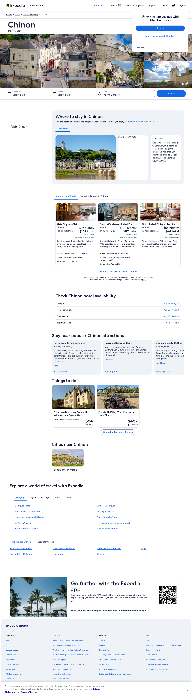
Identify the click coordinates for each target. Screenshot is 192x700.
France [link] (17, 14)
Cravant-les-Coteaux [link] (21, 554)
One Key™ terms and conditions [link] (112, 655)
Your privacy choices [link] (107, 669)
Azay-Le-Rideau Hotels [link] (107, 528)
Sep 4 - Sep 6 (172, 322)
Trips (164, 5)
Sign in (182, 5)
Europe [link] (9, 14)
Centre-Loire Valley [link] (30, 14)
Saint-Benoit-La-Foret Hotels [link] (28, 511)
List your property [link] (13, 650)
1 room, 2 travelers (113, 94)
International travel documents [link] (158, 664)
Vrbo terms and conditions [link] (110, 659)
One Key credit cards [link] (61, 679)
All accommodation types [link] (62, 669)
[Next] (112, 157)
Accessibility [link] (104, 664)
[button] (96, 486)
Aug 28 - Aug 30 (171, 316)
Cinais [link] (100, 554)
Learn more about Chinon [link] (142, 121)
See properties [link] (61, 371)
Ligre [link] (143, 548)
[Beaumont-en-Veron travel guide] (68, 461)
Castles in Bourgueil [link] (106, 505)
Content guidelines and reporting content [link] (116, 674)
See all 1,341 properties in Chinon (118, 271)
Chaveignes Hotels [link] (105, 511)
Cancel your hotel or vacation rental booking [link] (163, 645)
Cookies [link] (102, 645)
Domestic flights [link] (59, 659)
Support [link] (149, 640)
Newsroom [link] (10, 659)
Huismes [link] (58, 554)
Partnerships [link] (11, 655)
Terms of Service (29, 692)
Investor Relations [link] (13, 664)
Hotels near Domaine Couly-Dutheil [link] (113, 523)
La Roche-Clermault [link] (64, 548)
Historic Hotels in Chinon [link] (26, 528)
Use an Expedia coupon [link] (155, 659)
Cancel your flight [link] (153, 650)
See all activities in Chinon (118, 432)
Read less (58, 365)
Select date (19, 94)
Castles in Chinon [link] (23, 523)
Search (171, 93)
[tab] (63, 128)
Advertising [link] (10, 669)
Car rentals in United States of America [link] (68, 664)
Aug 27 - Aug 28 (171, 309)
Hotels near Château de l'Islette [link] (29, 517)
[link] (160, 47)
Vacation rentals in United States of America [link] (70, 650)
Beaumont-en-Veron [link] (21, 548)
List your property (134, 5)
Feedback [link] (10, 679)
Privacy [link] (102, 640)
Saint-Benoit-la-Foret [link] (109, 548)
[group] (165, 151)
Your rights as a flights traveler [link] (158, 669)
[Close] (187, 690)
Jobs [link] (8, 645)
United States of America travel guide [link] (67, 640)
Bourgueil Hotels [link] (23, 505)
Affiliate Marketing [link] (13, 674)
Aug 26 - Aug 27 (171, 303)
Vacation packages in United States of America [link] (71, 655)
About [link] (8, 640)
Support (153, 5)
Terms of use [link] (104, 650)
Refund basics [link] (151, 655)
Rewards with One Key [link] (61, 674)
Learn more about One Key (160, 36)
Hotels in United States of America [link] (66, 645)
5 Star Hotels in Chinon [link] (107, 517)
